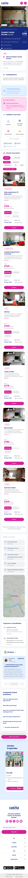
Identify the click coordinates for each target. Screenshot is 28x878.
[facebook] (7, 821)
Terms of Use (8, 877)
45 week (8, 216)
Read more (6, 200)
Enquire (14, 227)
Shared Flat (16, 162)
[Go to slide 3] (13, 25)
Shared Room (7, 165)
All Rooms (6, 162)
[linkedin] (17, 821)
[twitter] (14, 821)
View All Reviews (14, 684)
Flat (16, 165)
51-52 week (8, 212)
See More (10, 633)
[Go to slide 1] (10, 25)
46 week (16, 212)
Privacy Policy (19, 877)
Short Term (16, 216)
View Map (24, 42)
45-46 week (16, 272)
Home (2, 29)
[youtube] (21, 821)
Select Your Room (14, 737)
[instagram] (10, 821)
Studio (21, 165)
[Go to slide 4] (14, 25)
